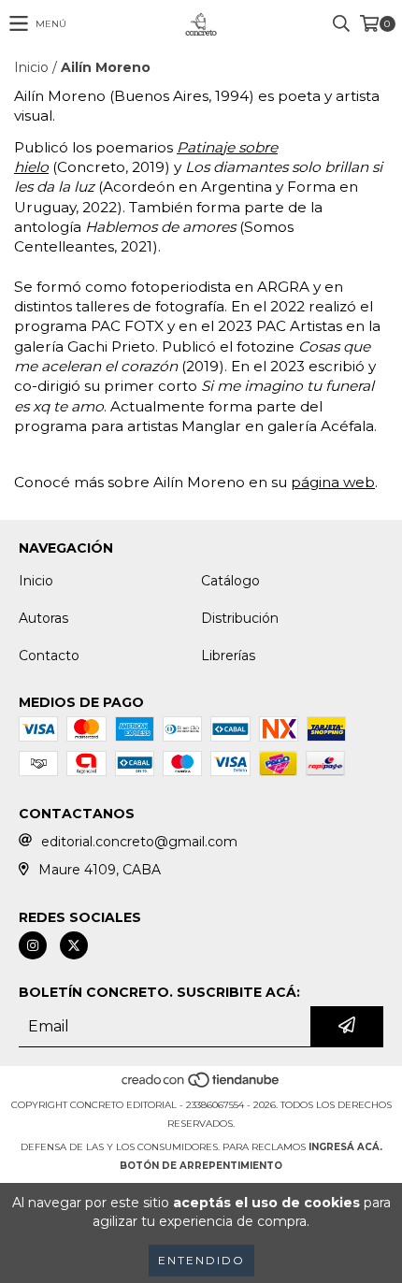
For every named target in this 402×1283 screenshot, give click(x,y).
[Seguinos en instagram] (33, 945)
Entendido (201, 1260)
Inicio (31, 67)
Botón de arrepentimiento (201, 1166)
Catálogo (230, 580)
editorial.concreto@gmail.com (139, 841)
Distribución (240, 618)
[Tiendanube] (201, 1086)
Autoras (43, 618)
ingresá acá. (345, 1147)
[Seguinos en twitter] (74, 945)
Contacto (49, 655)
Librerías (228, 655)
